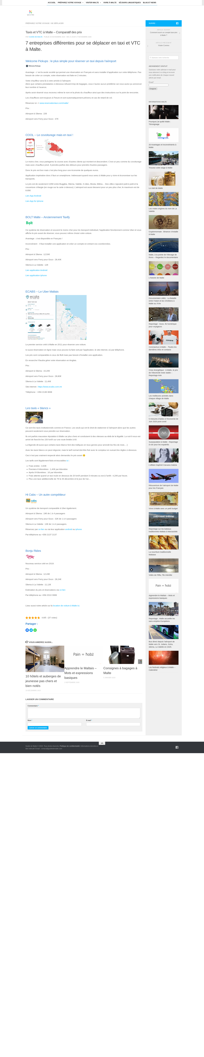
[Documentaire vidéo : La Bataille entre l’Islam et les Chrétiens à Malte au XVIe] (163, 289)
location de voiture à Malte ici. (66, 606)
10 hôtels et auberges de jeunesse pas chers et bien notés (43, 681)
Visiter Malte (92, 3)
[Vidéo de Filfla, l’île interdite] (163, 565)
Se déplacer (57, 23)
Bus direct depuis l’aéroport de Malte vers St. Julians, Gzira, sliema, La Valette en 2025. (162, 644)
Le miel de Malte (156, 188)
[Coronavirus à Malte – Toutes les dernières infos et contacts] (163, 337)
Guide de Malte (35, 37)
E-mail (89, 720)
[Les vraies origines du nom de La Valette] (163, 199)
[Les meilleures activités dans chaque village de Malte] (163, 386)
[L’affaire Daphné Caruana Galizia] (163, 455)
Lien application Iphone (36, 275)
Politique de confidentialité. (70, 746)
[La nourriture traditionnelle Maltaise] (163, 542)
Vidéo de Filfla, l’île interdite (160, 575)
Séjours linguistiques (130, 3)
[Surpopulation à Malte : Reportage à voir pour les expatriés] (163, 432)
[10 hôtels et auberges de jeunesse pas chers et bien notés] (45, 659)
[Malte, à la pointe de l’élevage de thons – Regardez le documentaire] (163, 245)
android (68, 529)
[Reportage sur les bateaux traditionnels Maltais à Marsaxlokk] (163, 519)
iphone (79, 529)
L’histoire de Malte (156, 278)
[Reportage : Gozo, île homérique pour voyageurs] (163, 314)
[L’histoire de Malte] (163, 268)
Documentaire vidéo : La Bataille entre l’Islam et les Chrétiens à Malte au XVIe (162, 301)
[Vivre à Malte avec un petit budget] (163, 499)
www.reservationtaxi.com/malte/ (54, 103)
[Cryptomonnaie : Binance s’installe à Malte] (163, 222)
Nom (30, 720)
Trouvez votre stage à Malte (160, 168)
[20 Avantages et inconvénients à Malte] (163, 135)
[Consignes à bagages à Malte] (122, 655)
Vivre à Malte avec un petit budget (163, 508)
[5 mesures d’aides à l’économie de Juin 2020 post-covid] (163, 409)
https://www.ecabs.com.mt (50, 387)
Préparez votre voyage (69, 3)
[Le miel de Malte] (163, 179)
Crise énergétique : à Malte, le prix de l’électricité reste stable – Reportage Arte (163, 372)
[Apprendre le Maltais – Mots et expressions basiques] (83, 655)
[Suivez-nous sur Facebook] (177, 23)
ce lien (41, 529)
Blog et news (149, 3)
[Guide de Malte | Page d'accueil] (31, 13)
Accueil (52, 3)
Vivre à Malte (110, 3)
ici (67, 461)
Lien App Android (33, 196)
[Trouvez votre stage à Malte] (163, 158)
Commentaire (33, 706)
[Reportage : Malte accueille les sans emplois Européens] (163, 609)
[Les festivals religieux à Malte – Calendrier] (163, 658)
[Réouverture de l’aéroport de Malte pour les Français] (163, 476)
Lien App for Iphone (34, 201)
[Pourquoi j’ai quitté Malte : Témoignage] (163, 112)
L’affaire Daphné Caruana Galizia (163, 465)
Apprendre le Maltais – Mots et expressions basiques (80, 672)
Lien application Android (36, 270)
